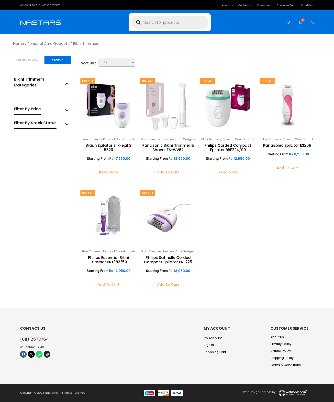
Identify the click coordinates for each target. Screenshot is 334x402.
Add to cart (168, 172)
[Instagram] (47, 354)
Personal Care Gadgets (48, 43)
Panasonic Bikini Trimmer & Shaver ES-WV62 (168, 147)
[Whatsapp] (39, 354)
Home (18, 43)
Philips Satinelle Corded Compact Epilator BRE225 (168, 260)
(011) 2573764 (34, 339)
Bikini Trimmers (92, 139)
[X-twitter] (31, 354)
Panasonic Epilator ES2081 (287, 145)
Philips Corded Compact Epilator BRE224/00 (227, 147)
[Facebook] (23, 354)
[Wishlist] (287, 22)
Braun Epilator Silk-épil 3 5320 (108, 147)
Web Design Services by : (260, 392)
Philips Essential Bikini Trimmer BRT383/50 (108, 260)
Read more (108, 172)
